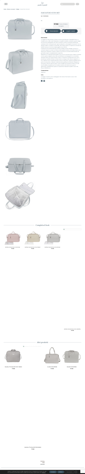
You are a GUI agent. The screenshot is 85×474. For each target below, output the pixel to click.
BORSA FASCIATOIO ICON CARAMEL (72, 329)
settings (43, 472)
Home (5, 9)
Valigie (17, 9)
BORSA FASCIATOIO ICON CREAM (32, 247)
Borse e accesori (11, 9)
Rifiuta (60, 472)
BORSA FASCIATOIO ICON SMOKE (52, 247)
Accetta (53, 472)
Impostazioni (69, 472)
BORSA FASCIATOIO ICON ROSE (12, 247)
